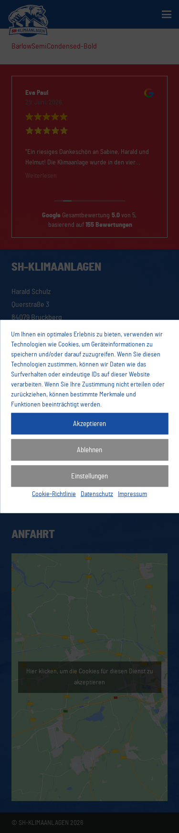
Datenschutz (97, 494)
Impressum (132, 494)
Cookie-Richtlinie (54, 494)
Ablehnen (89, 449)
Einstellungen (89, 475)
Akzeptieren (89, 423)
